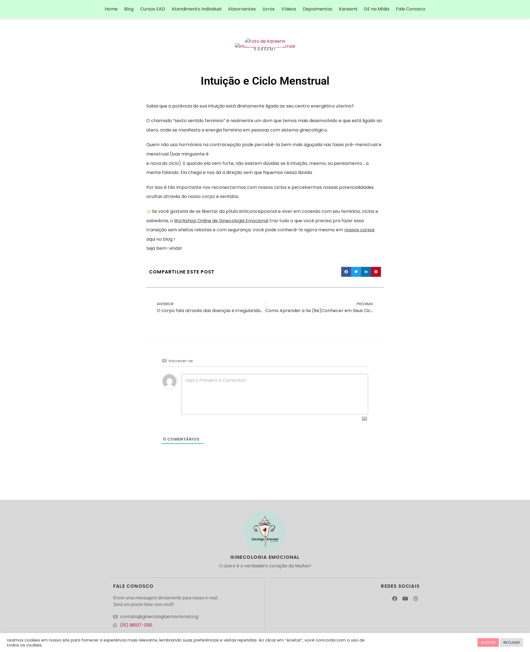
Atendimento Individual (196, 9)
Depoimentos (317, 9)
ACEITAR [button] (488, 642)
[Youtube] (405, 599)
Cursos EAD (152, 9)
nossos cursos (359, 230)
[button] (346, 272)
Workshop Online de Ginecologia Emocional (221, 221)
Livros (269, 9)
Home (111, 9)
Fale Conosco (410, 9)
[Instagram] (416, 599)
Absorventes (242, 9)
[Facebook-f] (395, 599)
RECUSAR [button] (512, 642)
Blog (129, 9)
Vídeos (288, 9)
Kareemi (348, 9)
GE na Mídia (376, 9)
